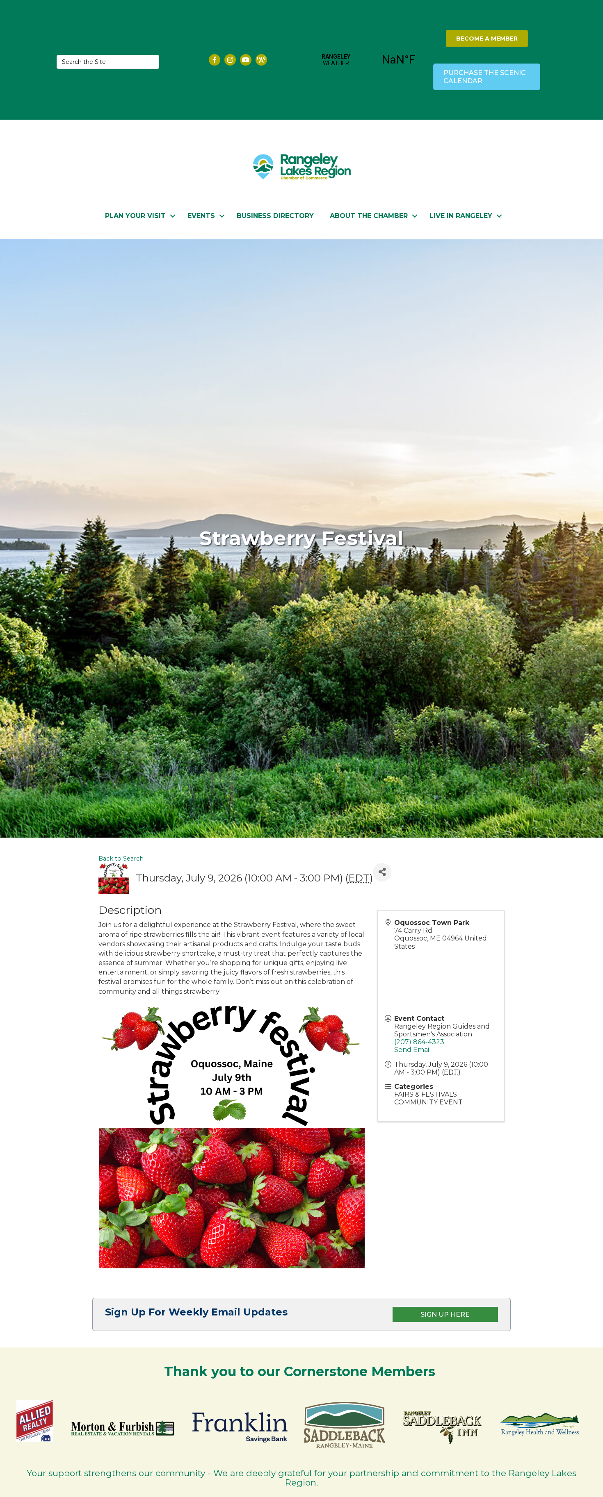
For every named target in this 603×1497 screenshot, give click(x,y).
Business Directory (275, 216)
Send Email (412, 1050)
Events (201, 216)
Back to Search (121, 858)
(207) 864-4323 (419, 1042)
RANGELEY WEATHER (367, 60)
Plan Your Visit (135, 216)
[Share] (382, 872)
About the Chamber (369, 216)
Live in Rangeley (460, 216)
